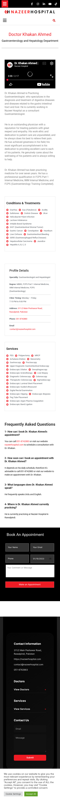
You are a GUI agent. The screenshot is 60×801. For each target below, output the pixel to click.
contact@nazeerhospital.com (22, 329)
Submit (30, 757)
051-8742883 (22, 441)
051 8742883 (21, 319)
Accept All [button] (31, 794)
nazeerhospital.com (14, 444)
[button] (5, 4)
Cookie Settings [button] (13, 794)
